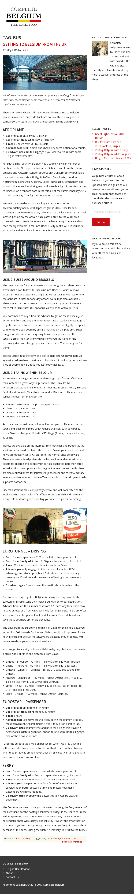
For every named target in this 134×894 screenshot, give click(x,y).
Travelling (25, 838)
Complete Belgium (15, 863)
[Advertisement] (111, 105)
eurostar (55, 838)
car (48, 838)
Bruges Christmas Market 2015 (113, 158)
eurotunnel (65, 838)
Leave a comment (72, 841)
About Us (11, 873)
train (74, 838)
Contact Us (12, 877)
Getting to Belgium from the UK (34, 44)
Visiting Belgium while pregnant (113, 154)
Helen (25, 50)
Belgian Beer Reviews (18, 869)
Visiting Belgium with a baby (111, 150)
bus (43, 838)
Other (17, 838)
